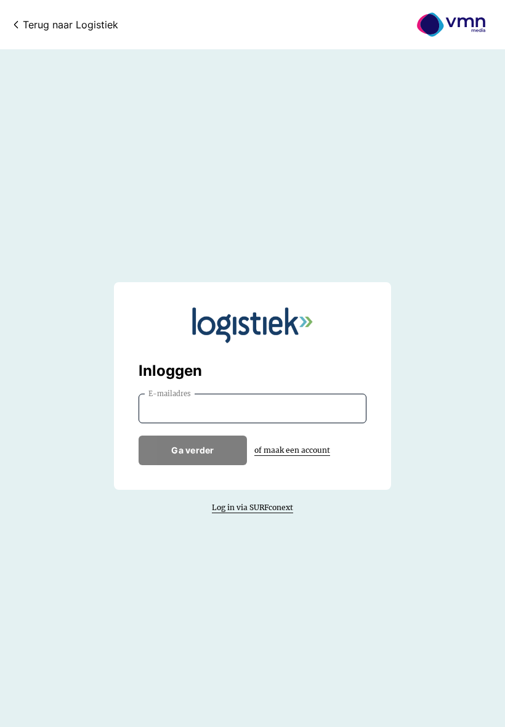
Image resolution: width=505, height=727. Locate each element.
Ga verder (192, 450)
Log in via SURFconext (252, 507)
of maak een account (292, 450)
